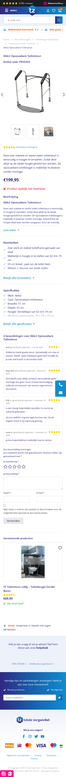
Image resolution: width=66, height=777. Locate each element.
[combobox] (29, 20)
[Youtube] (42, 736)
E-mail (40, 492)
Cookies (34, 758)
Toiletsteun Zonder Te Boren (21, 43)
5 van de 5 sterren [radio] (24, 467)
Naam (7, 492)
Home (6, 39)
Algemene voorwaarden (18, 755)
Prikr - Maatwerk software (47, 771)
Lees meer (9, 230)
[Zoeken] (59, 20)
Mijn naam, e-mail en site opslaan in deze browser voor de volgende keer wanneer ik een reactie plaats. (32, 511)
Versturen (62, 697)
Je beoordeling (11, 473)
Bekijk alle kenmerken (17, 277)
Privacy (38, 755)
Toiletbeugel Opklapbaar (47, 39)
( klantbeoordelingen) (26, 147)
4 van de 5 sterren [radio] (19, 467)
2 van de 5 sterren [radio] (10, 467)
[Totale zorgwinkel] (32, 10)
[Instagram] (30, 736)
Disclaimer (52, 755)
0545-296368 (18, 663)
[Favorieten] (53, 10)
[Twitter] (36, 736)
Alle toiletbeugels (22, 39)
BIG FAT (28, 771)
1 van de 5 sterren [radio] (5, 467)
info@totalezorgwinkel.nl (40, 663)
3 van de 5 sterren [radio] (15, 467)
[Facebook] (24, 736)
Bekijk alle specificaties (17, 323)
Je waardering (11, 461)
